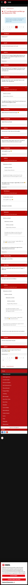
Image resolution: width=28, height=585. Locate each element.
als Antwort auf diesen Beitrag (10, 89)
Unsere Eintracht (10, 8)
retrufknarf (6, 33)
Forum (9, 2)
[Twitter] (5, 432)
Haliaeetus (6, 65)
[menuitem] (14, 374)
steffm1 (5, 346)
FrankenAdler (7, 118)
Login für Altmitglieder (14, 427)
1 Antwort (4, 61)
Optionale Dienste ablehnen (14, 579)
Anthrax (6, 52)
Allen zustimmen (13, 575)
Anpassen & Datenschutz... (8, 582)
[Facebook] (2, 432)
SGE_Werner (7, 77)
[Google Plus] (7, 432)
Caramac (6, 337)
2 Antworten (4, 354)
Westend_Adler (7, 255)
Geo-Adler (6, 265)
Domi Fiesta (6, 109)
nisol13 (5, 43)
